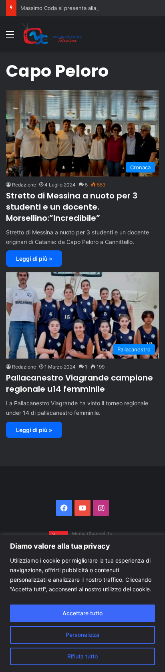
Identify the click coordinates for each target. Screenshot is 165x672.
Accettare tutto (82, 613)
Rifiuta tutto (82, 656)
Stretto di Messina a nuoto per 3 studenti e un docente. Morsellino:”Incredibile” (71, 207)
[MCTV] (51, 34)
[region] (82, 603)
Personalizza (82, 634)
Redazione (24, 185)
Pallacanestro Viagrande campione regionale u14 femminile (79, 383)
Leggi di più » (34, 258)
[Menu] (10, 37)
